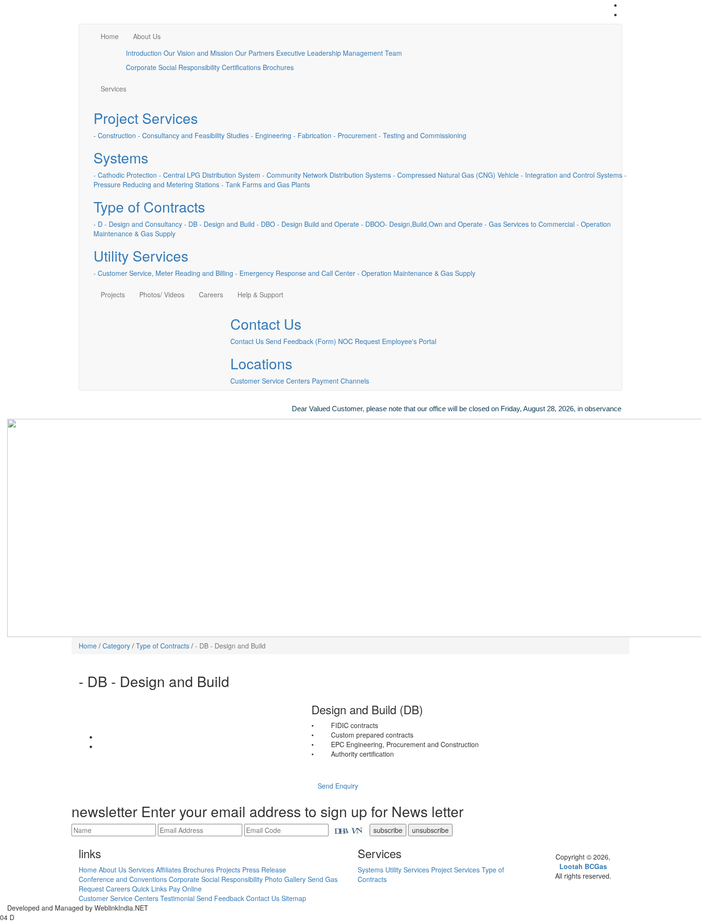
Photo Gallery (285, 879)
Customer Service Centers (270, 380)
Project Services (145, 118)
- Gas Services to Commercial (530, 224)
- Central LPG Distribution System (209, 175)
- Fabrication (312, 135)
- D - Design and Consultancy (137, 224)
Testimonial (177, 898)
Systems (120, 157)
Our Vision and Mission (198, 53)
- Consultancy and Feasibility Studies (193, 135)
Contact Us (265, 324)
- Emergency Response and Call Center (295, 273)
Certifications (241, 67)
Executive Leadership (308, 53)
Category (116, 645)
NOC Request (359, 341)
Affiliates (168, 869)
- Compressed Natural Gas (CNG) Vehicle (456, 175)
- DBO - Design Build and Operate (308, 224)
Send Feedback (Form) (301, 341)
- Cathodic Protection (125, 175)
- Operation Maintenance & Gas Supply (416, 273)
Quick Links (149, 888)
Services (113, 88)
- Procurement (355, 135)
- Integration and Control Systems (571, 175)
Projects (113, 294)
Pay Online (185, 888)
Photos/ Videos (162, 294)
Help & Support (260, 294)
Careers (211, 294)
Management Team (372, 53)
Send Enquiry (338, 785)
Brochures (278, 67)
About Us (147, 36)
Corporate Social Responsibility (173, 67)
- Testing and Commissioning (422, 135)
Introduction (144, 53)
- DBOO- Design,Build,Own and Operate (422, 224)
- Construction (114, 135)
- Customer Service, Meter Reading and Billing (163, 273)
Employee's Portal (409, 341)
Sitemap (293, 898)
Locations (261, 363)
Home (110, 36)
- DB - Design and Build (219, 224)
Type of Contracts (149, 206)
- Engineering (271, 135)
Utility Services (140, 255)
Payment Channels (340, 380)
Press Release (264, 869)
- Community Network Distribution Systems (326, 175)
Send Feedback (220, 898)
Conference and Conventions (123, 879)
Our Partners (254, 53)
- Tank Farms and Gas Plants (265, 184)
